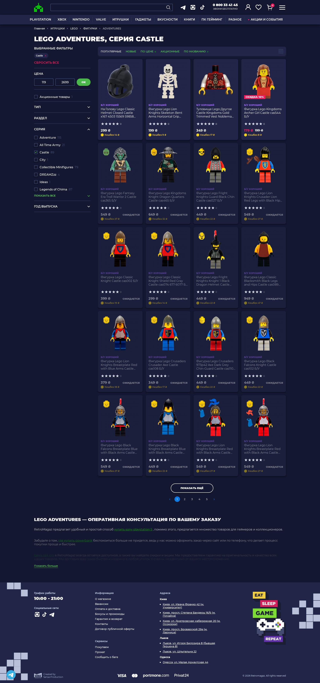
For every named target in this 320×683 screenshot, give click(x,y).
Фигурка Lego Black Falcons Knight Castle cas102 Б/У (260, 364)
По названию (195, 51)
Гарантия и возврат (108, 619)
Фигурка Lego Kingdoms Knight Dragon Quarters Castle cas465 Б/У (167, 196)
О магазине (103, 599)
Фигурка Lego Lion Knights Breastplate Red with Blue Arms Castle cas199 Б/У (119, 365)
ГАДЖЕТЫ (143, 19)
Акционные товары (56, 97)
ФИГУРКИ (90, 28)
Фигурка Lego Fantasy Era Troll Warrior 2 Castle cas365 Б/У (118, 196)
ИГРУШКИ (120, 19)
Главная (39, 28)
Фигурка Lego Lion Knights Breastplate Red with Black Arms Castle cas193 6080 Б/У (262, 449)
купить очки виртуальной (54, 235)
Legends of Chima (56, 189)
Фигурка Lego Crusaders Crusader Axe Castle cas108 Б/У (167, 364)
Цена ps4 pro (44, 555)
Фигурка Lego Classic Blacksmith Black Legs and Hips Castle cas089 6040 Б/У (261, 281)
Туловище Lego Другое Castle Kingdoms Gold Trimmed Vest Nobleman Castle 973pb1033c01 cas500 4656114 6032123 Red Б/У (215, 112)
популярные (111, 51)
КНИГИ (189, 19)
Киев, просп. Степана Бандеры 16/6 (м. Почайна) (189, 614)
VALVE (101, 19)
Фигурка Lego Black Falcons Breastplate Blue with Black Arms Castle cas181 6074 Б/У (119, 449)
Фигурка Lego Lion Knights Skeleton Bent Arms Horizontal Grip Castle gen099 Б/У (165, 112)
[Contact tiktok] (45, 615)
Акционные (170, 51)
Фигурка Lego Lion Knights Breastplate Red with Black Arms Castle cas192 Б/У (214, 449)
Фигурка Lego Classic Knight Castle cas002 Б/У (119, 279)
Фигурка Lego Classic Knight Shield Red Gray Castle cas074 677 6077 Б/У (168, 281)
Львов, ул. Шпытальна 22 (179, 651)
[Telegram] (11, 674)
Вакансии (101, 604)
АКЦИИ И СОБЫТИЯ (267, 19)
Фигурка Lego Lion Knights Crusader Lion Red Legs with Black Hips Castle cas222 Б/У (263, 196)
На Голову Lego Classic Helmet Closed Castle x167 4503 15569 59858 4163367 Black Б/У (118, 112)
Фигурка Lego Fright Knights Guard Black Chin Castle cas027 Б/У (215, 196)
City (44, 160)
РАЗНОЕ (235, 19)
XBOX (62, 19)
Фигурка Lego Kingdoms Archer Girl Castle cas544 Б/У (263, 112)
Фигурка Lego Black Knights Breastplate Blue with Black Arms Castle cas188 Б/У (167, 449)
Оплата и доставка (107, 609)
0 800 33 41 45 (225, 5)
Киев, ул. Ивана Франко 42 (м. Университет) (183, 606)
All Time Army (52, 145)
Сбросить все (46, 62)
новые (131, 51)
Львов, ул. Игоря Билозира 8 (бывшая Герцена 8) (189, 645)
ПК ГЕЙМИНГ (211, 19)
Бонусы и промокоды (109, 614)
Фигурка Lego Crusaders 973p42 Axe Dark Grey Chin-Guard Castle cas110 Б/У (215, 365)
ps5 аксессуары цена (50, 217)
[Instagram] (37, 615)
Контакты (101, 624)
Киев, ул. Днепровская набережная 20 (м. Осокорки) (191, 623)
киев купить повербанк (52, 231)
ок (83, 82)
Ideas (45, 182)
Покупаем (102, 647)
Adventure (50, 137)
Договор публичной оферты (114, 629)
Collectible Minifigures (59, 167)
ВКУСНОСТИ (167, 19)
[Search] (168, 7)
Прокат (100, 652)
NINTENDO (81, 19)
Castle (47, 152)
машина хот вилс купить (53, 228)
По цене (147, 51)
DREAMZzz (50, 174)
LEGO (74, 28)
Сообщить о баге (106, 657)
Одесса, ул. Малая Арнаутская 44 (185, 662)
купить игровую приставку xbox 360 (62, 224)
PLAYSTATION (40, 19)
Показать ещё (192, 488)
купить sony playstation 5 (133, 529)
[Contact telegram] (52, 615)
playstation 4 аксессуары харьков (59, 221)
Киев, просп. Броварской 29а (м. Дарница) (185, 631)
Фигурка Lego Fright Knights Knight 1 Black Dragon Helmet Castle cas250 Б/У (213, 281)
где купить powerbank (75, 540)
